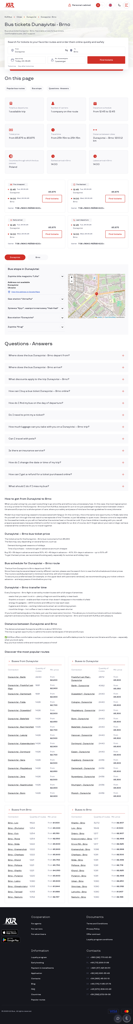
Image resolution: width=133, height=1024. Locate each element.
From (17, 49)
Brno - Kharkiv (15, 870)
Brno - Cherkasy (16, 855)
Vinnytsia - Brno (79, 886)
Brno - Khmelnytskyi (18, 886)
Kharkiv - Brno (78, 823)
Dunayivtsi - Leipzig (17, 735)
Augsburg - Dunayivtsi (82, 760)
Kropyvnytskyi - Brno (81, 839)
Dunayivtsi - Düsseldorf (19, 710)
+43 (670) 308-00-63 (100, 989)
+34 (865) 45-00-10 (100, 978)
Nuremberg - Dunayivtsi (83, 776)
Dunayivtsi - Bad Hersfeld (21, 727)
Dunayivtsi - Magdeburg (20, 768)
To (75, 49)
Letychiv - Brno (79, 892)
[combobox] (39, 50)
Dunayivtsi (31, 17)
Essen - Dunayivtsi (80, 752)
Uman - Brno (77, 881)
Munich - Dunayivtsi (81, 793)
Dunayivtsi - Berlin (17, 677)
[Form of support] (118, 1018)
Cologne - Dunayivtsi (81, 702)
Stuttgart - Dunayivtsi (82, 785)
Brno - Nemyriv (15, 897)
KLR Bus (8, 17)
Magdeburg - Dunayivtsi (83, 710)
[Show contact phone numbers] (119, 5)
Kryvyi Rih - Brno (79, 844)
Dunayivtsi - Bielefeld (18, 719)
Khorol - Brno (77, 870)
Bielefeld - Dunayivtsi (81, 727)
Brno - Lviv (13, 823)
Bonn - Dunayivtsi (80, 719)
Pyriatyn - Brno (78, 876)
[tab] (15, 257)
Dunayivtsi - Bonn (16, 793)
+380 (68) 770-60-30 (100, 957)
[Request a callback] (126, 1018)
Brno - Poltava (15, 865)
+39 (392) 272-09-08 (100, 994)
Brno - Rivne (14, 839)
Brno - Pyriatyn (15, 876)
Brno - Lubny (14, 881)
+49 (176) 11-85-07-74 (100, 984)
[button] (12, 66)
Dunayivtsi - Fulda (17, 702)
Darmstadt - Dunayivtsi (83, 768)
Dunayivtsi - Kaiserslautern (21, 743)
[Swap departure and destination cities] (66, 50)
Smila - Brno (77, 860)
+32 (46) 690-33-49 (100, 973)
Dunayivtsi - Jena (16, 776)
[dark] (102, 5)
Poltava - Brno (78, 865)
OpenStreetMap (110, 317)
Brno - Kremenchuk (17, 849)
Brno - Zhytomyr (16, 828)
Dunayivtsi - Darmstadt (19, 694)
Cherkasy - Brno (79, 855)
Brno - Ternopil (15, 892)
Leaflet (99, 317)
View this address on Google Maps (25, 292)
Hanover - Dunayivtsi (81, 735)
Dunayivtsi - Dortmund (19, 752)
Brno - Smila (14, 844)
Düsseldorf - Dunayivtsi (83, 694)
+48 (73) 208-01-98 (99, 963)
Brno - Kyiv (13, 833)
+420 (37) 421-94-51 (100, 968)
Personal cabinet (81, 5)
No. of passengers (61, 58)
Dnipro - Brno (77, 833)
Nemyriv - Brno (78, 897)
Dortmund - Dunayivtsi (82, 743)
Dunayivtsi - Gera (16, 760)
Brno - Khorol (14, 860)
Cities (19, 17)
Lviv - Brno (76, 828)
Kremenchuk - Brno (80, 849)
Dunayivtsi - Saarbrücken (20, 785)
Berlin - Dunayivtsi (80, 685)
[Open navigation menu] (126, 5)
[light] (98, 5)
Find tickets (106, 60)
